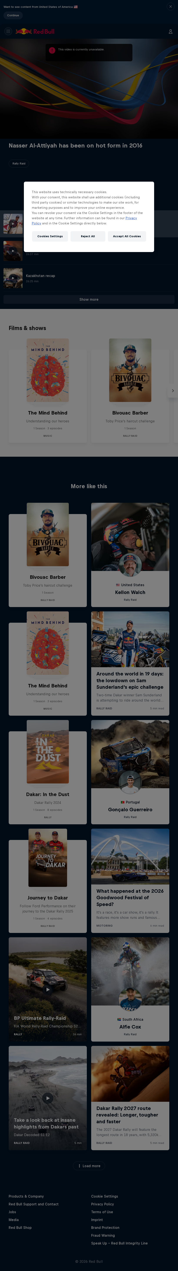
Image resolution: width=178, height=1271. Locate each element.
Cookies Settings (50, 236)
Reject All (88, 236)
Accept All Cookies (127, 236)
